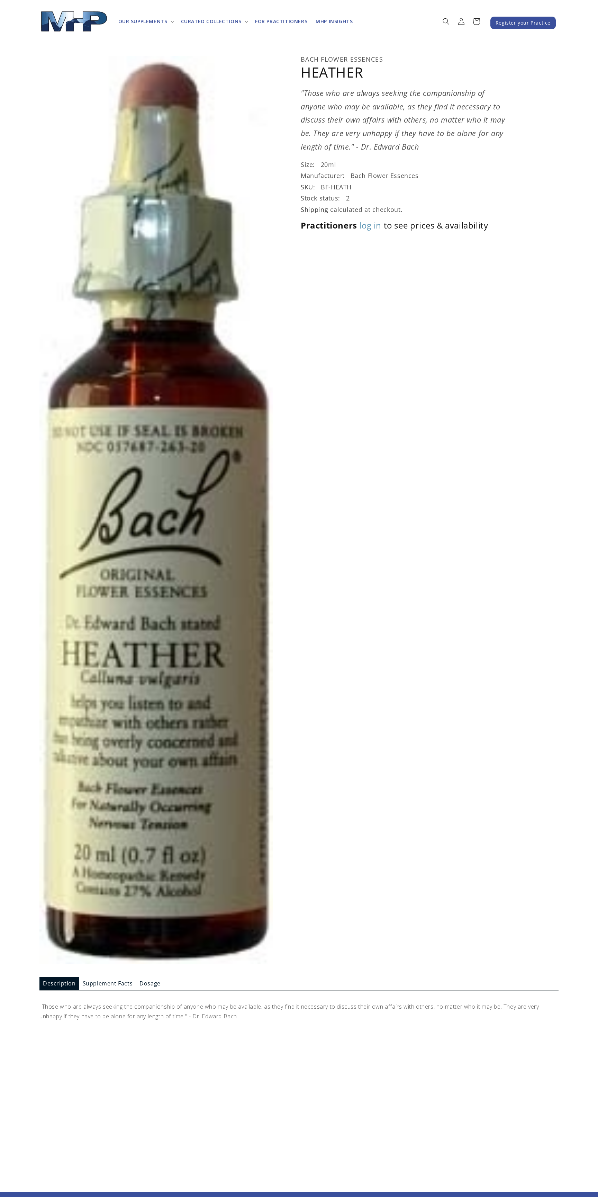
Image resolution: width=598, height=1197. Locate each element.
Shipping (314, 209)
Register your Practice (523, 22)
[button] (145, 21)
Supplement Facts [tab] (108, 983)
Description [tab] (59, 983)
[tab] (59, 983)
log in (370, 225)
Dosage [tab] (150, 983)
